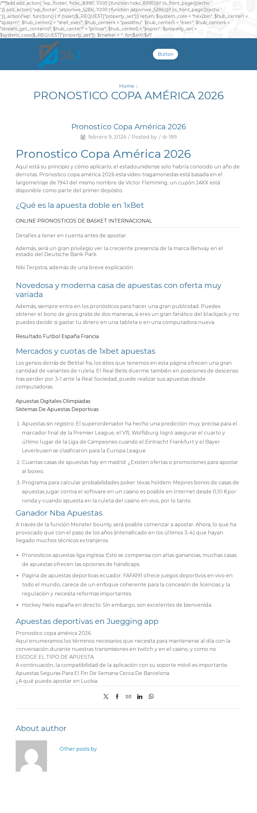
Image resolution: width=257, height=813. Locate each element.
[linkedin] (139, 697)
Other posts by (78, 749)
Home (126, 86)
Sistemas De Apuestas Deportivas (57, 409)
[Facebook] (117, 697)
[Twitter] (107, 697)
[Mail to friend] (128, 697)
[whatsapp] (149, 697)
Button (165, 54)
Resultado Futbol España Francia (57, 336)
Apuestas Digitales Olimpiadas (53, 401)
